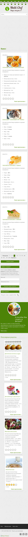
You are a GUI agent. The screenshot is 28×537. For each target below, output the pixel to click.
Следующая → (14, 257)
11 (1, 257)
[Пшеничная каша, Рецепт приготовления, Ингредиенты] (14, 462)
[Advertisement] (14, 31)
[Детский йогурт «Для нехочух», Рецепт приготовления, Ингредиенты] (13, 389)
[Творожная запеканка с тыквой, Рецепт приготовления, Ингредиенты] (14, 159)
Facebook (21, 534)
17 (6, 257)
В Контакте (26, 534)
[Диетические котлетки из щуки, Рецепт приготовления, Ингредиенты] (13, 346)
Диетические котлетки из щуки (12, 353)
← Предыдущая (4, 255)
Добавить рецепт (10, 261)
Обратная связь (7, 526)
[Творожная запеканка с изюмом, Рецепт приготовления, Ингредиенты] (14, 213)
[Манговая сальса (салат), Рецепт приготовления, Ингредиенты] (13, 424)
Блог (2, 526)
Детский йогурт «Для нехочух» (12, 396)
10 (24, 255)
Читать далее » (4, 330)
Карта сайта (15, 526)
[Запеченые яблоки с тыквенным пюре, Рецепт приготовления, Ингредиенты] (14, 61)
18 (9, 257)
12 (3, 257)
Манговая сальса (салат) (11, 431)
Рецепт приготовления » (19, 101)
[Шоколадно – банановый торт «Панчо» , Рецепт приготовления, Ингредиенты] (14, 114)
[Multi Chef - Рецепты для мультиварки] (14, 9)
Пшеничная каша (10, 469)
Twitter (23, 534)
